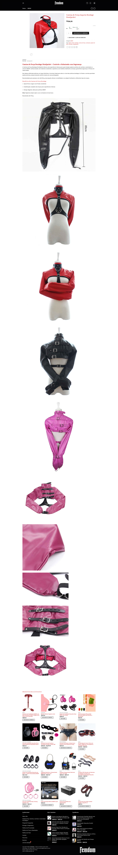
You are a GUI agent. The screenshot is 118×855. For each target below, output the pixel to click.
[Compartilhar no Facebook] (67, 47)
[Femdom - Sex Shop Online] (59, 3)
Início (24, 8)
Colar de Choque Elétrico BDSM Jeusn (49, 801)
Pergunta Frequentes (27, 823)
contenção (88, 42)
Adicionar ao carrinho (81, 33)
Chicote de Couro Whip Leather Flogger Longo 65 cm (85, 802)
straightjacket (75, 44)
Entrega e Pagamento (27, 825)
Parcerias (24, 837)
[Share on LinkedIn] (77, 47)
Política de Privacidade (28, 828)
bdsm (73, 42)
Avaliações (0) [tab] (29, 60)
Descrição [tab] (24, 60)
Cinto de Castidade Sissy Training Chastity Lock (29, 802)
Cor (67, 28)
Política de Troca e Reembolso (30, 830)
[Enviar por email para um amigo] (72, 47)
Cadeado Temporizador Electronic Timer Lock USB (67, 773)
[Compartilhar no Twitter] (70, 47)
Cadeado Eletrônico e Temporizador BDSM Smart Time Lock (49, 773)
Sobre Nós (25, 816)
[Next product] (92, 8)
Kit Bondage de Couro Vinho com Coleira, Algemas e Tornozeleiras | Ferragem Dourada (85, 744)
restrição (70, 44)
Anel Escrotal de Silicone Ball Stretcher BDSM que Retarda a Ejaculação (85, 715)
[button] (23, 3)
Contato (24, 835)
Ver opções (63, 718)
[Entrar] (90, 3)
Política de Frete (26, 832)
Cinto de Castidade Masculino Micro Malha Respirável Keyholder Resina (30, 744)
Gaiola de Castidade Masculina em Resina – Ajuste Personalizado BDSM (30, 773)
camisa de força (82, 42)
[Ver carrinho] (94, 3)
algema (70, 42)
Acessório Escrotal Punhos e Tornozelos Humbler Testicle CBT (48, 744)
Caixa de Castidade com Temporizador (65, 802)
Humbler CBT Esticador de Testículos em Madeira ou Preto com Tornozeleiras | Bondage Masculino (86, 773)
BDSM (29, 8)
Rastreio (24, 840)
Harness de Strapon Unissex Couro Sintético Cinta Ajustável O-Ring (67, 744)
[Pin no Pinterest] (74, 47)
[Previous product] (94, 8)
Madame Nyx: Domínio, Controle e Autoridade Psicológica (34, 819)
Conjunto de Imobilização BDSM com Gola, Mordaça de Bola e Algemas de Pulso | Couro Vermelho (30, 715)
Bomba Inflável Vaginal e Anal (48, 714)
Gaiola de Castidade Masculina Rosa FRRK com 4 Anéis (68, 714)
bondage (76, 42)
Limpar (94, 25)
